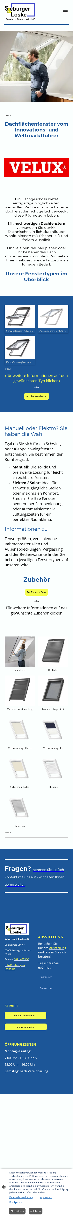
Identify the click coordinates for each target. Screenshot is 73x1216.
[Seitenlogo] (20, 11)
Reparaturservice (25, 1027)
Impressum (46, 976)
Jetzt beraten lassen (36, 396)
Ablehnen (35, 1211)
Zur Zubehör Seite (36, 592)
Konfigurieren (16, 1202)
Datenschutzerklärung (21, 1197)
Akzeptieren (17, 1211)
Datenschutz (47, 988)
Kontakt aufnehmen (25, 1015)
